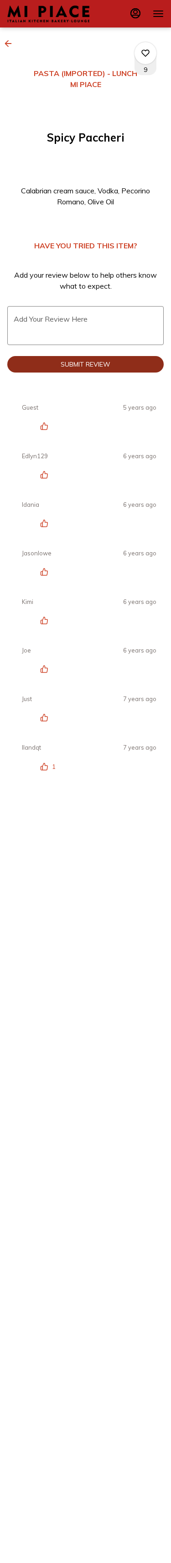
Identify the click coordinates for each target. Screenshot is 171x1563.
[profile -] (135, 13)
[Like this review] (46, 426)
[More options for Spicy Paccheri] (145, 53)
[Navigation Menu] (158, 14)
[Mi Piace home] (48, 13)
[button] (11, 43)
